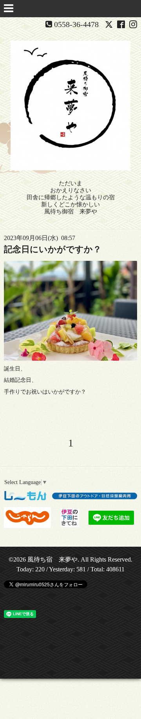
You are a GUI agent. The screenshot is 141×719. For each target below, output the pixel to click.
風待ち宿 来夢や (52, 559)
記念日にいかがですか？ (52, 249)
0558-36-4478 (76, 24)
